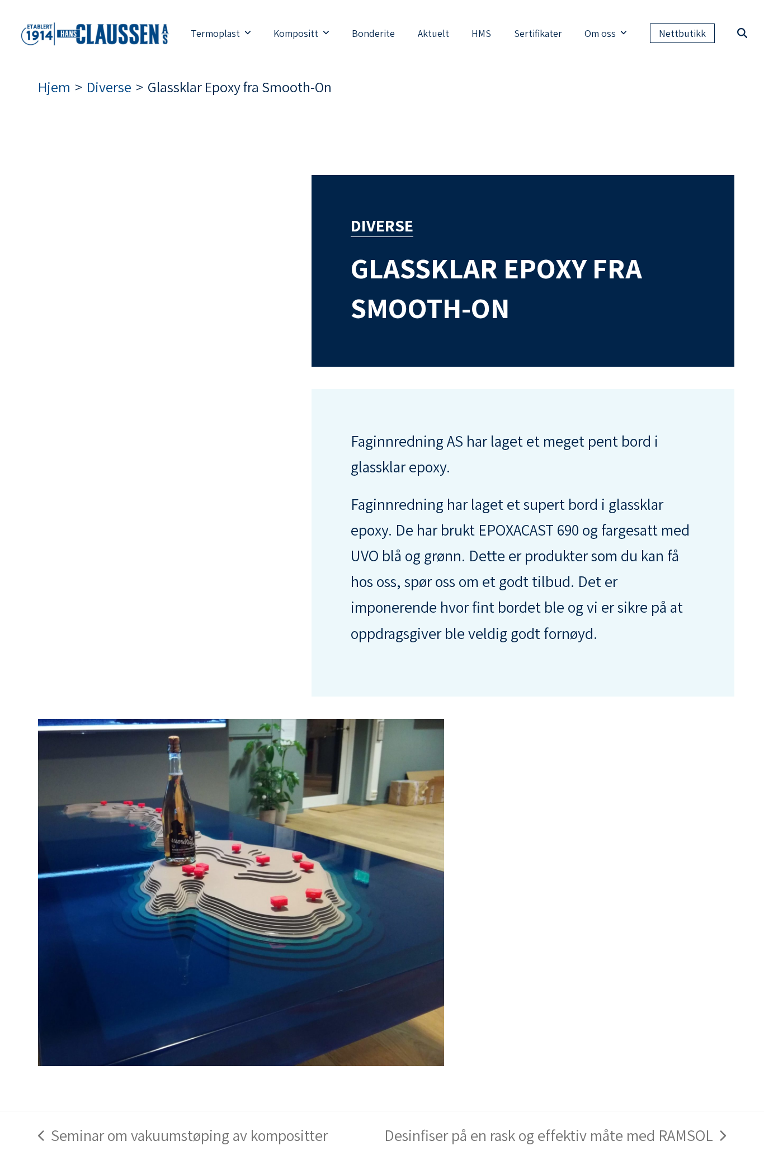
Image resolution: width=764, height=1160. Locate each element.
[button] (742, 34)
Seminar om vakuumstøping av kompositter (183, 1136)
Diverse (382, 225)
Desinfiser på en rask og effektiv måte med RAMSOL (548, 1136)
